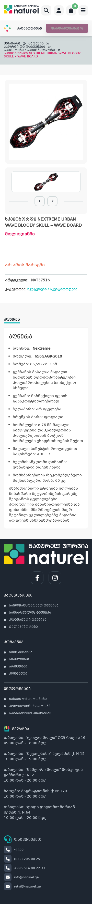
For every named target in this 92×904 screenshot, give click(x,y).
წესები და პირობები (28, 699)
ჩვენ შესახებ (20, 652)
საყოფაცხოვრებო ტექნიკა (34, 605)
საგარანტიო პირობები (30, 713)
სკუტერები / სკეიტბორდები (29, 50)
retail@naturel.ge (27, 886)
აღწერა (12, 319)
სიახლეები (19, 659)
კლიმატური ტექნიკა (28, 620)
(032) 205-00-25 (27, 859)
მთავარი (12, 43)
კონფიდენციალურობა (30, 706)
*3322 (19, 850)
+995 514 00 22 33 (29, 868)
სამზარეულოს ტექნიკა (30, 613)
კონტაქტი (18, 674)
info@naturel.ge (26, 877)
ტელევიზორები (23, 627)
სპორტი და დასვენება (24, 47)
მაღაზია (36, 43)
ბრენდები (18, 666)
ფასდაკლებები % (67, 28)
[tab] (14, 318)
